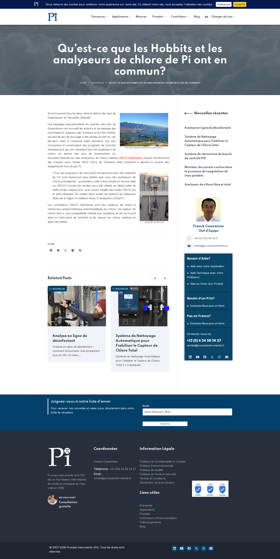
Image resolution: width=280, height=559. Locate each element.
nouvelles (97, 83)
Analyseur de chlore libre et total (208, 184)
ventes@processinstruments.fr (210, 245)
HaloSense (135, 158)
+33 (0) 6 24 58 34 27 (205, 238)
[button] (155, 278)
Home (83, 83)
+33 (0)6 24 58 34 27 (122, 469)
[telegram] (73, 250)
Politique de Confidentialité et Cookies (162, 461)
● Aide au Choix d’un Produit (205, 283)
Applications (147, 509)
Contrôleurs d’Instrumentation (158, 518)
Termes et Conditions (153, 478)
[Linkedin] (190, 357)
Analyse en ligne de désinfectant (69, 338)
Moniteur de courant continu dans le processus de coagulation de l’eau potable (208, 171)
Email (146, 405)
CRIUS (123, 158)
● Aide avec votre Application (205, 266)
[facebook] (51, 250)
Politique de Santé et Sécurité (158, 474)
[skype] (80, 250)
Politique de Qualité (151, 470)
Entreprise (146, 505)
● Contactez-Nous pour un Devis (205, 305)
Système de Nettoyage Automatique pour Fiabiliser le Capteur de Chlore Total (137, 343)
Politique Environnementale (156, 465)
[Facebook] (205, 357)
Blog (142, 526)
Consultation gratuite (68, 504)
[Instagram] (219, 357)
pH (94, 173)
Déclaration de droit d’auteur (157, 482)
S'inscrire (165, 423)
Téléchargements (150, 522)
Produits (145, 513)
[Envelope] (226, 357)
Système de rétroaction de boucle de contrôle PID (208, 156)
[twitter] (58, 250)
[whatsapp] (65, 250)
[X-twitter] (212, 357)
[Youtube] (197, 357)
